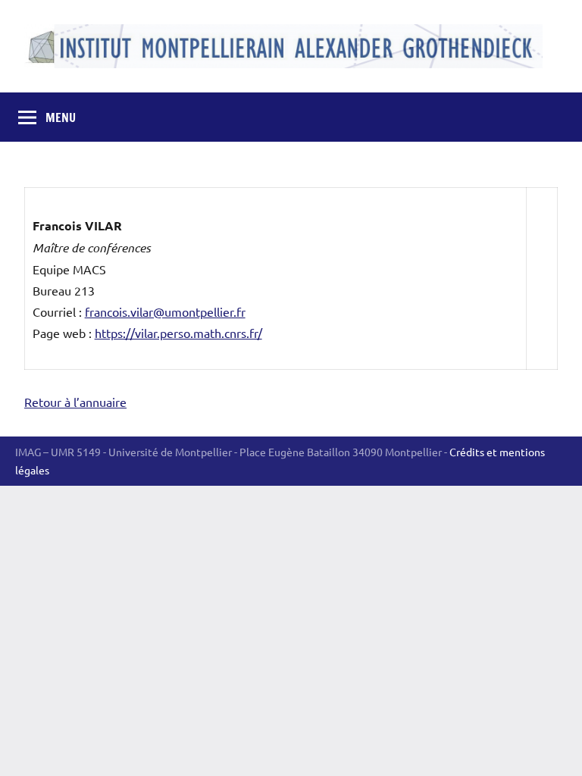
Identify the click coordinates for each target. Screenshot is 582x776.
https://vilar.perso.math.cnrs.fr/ (178, 332)
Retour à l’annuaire (75, 401)
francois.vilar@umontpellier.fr (165, 311)
